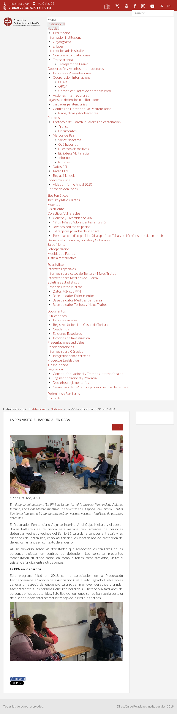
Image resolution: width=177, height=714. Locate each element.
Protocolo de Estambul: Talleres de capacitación (87, 122)
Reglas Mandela (64, 175)
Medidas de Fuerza (61, 253)
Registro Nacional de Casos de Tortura (80, 325)
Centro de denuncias (62, 189)
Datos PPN (60, 167)
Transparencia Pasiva (73, 64)
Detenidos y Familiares (63, 393)
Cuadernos (61, 329)
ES (161, 6)
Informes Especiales (61, 269)
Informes (64, 157)
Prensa (63, 126)
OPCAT (63, 86)
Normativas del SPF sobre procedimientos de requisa (90, 387)
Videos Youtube (58, 180)
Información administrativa (66, 51)
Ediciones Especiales (67, 333)
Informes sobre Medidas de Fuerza (72, 278)
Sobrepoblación (58, 249)
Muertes (53, 204)
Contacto (54, 398)
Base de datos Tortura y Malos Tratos (80, 304)
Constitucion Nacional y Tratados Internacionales (88, 374)
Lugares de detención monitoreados (73, 100)
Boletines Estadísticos (63, 282)
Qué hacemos (68, 144)
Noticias (53, 28)
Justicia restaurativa (61, 258)
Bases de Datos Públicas (64, 287)
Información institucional (64, 37)
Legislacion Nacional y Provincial (75, 378)
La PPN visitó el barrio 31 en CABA (40, 420)
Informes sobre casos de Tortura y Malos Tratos (81, 273)
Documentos (67, 131)
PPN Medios (61, 33)
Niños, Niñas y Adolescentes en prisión (80, 222)
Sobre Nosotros (69, 140)
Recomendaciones (60, 347)
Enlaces (58, 46)
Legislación (55, 369)
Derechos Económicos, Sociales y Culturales (78, 240)
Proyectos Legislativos (63, 360)
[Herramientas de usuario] (117, 427)
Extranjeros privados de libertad (76, 231)
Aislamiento (55, 209)
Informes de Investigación (71, 338)
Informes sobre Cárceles (65, 351)
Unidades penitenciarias (70, 104)
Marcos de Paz (63, 135)
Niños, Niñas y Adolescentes (78, 113)
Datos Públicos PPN (67, 291)
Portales (53, 118)
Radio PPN (60, 171)
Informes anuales (65, 320)
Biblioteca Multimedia (73, 153)
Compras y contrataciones (71, 55)
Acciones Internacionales (71, 95)
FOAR (62, 82)
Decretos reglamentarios (71, 382)
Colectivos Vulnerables (63, 213)
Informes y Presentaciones (72, 73)
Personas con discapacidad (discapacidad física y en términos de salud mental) (108, 235)
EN (169, 6)
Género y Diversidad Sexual (72, 218)
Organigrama (62, 42)
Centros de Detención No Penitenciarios (82, 109)
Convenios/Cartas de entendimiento (84, 91)
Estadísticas (56, 264)
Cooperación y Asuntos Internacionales (75, 68)
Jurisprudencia (57, 365)
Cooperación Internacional (72, 77)
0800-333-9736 (19, 4)
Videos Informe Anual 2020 (72, 184)
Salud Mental (56, 244)
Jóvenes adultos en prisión (71, 227)
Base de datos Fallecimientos (74, 296)
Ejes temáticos (57, 195)
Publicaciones (57, 316)
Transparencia (63, 60)
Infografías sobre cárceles (71, 356)
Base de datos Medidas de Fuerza (77, 300)
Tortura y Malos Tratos (63, 200)
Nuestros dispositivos (73, 149)
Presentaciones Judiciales (65, 342)
